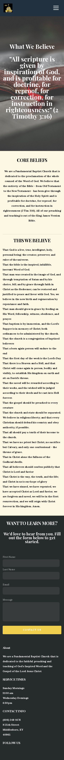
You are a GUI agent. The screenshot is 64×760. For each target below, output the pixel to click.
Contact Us (32, 629)
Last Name (9, 569)
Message (8, 599)
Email (6, 584)
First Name (9, 556)
